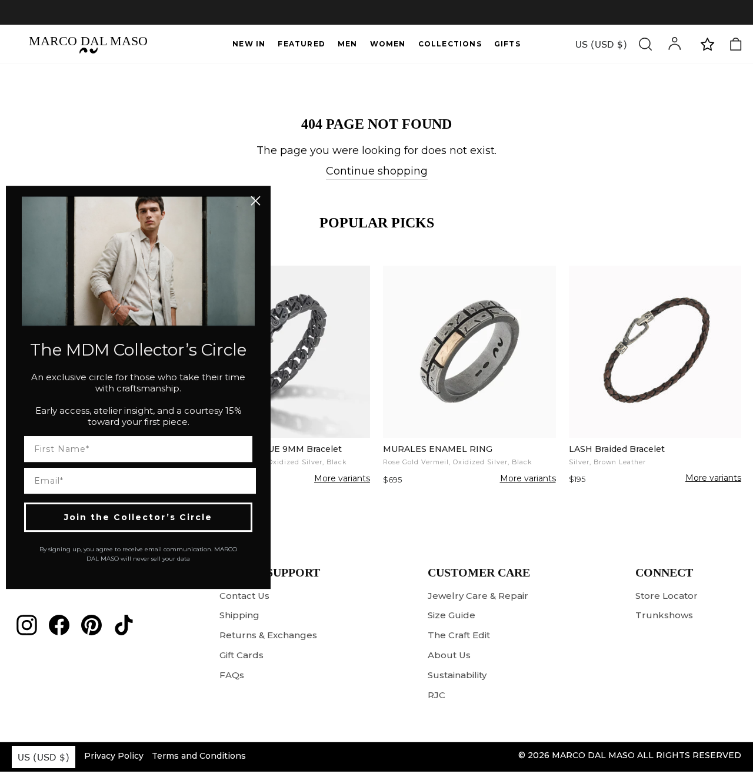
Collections (450, 43)
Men (348, 43)
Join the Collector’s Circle (138, 516)
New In (248, 43)
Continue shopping (377, 171)
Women (388, 43)
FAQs (231, 675)
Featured (301, 43)
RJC (436, 695)
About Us (449, 655)
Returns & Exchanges (268, 635)
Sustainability (457, 675)
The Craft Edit (459, 635)
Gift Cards (241, 655)
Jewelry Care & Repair (478, 595)
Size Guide (451, 615)
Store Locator (666, 595)
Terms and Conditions (199, 755)
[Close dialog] (255, 200)
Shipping (239, 615)
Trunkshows (664, 615)
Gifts (507, 43)
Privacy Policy (114, 755)
